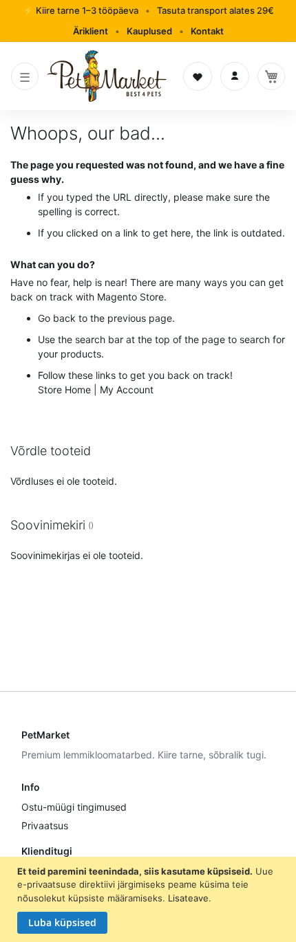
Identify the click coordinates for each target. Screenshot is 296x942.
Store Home (64, 389)
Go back (57, 318)
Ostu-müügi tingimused (74, 807)
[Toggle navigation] (25, 76)
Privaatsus (44, 825)
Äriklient (90, 30)
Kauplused (149, 30)
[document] (149, 899)
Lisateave (188, 897)
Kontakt (207, 30)
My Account (127, 389)
